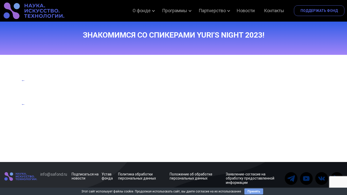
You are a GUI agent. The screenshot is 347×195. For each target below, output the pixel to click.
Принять (253, 191)
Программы (174, 10)
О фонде (142, 10)
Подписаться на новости (85, 176)
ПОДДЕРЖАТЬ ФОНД (319, 11)
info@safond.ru (53, 174)
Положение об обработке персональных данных (191, 176)
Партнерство (212, 10)
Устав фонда (107, 176)
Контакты (274, 10)
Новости (246, 10)
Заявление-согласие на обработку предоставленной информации (250, 178)
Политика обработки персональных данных (137, 176)
